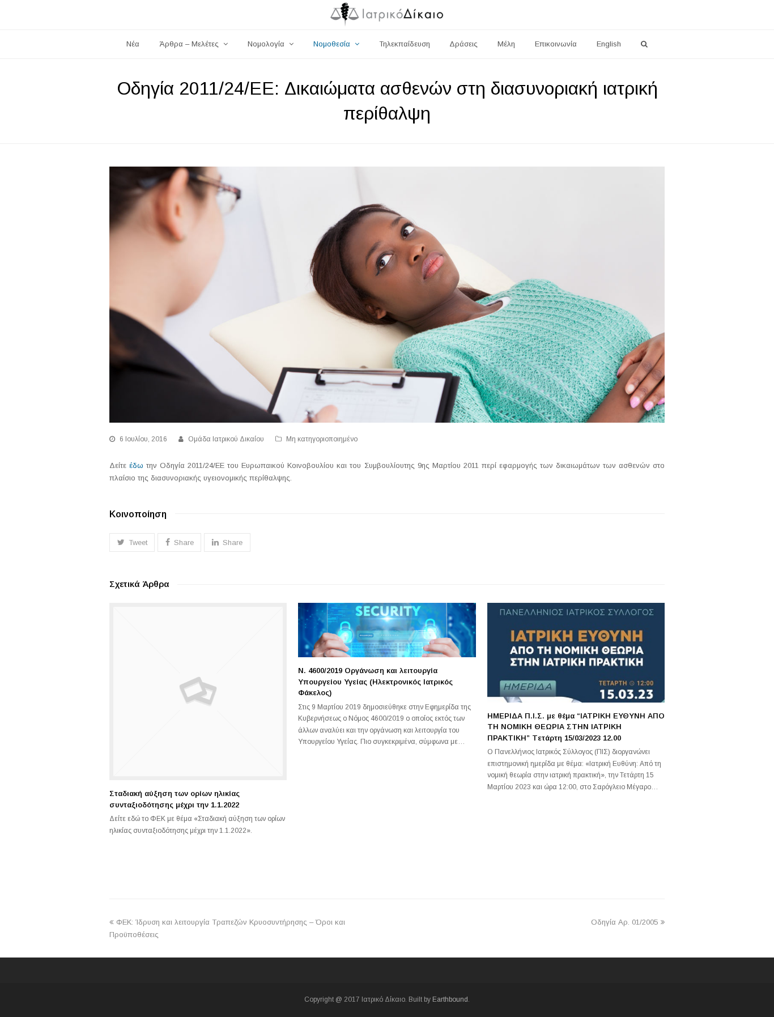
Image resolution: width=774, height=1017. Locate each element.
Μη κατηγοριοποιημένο (322, 439)
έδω (136, 465)
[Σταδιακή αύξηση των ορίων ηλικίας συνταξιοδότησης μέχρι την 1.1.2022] (198, 691)
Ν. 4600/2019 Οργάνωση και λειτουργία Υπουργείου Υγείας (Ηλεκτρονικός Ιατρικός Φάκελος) (375, 681)
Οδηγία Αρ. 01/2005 (624, 922)
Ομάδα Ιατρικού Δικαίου (226, 439)
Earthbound (450, 999)
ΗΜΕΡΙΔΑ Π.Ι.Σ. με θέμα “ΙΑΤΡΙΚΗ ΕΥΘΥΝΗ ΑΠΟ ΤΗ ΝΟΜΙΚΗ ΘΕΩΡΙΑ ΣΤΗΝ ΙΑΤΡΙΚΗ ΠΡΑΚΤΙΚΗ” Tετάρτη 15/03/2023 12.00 (576, 727)
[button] (132, 542)
